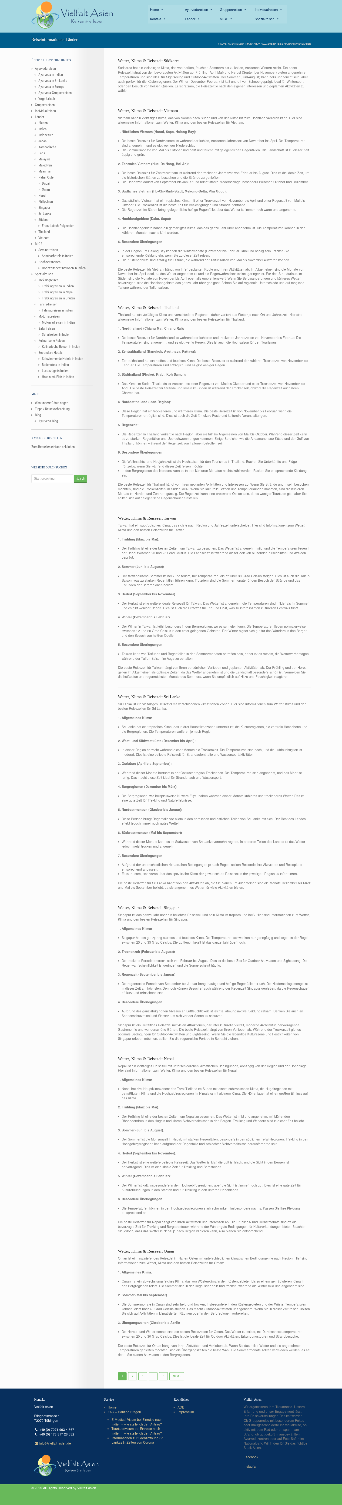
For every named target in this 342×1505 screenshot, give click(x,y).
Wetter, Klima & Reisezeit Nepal (146, 1058)
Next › (177, 1376)
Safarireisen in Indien (56, 334)
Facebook (251, 1457)
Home (154, 9)
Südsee (43, 220)
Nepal (42, 195)
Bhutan (43, 123)
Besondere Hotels (50, 353)
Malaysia (44, 159)
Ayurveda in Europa (51, 87)
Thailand (44, 232)
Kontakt (155, 19)
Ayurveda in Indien (50, 75)
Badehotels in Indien (55, 365)
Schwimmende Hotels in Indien (62, 359)
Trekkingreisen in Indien (58, 286)
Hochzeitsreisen (49, 262)
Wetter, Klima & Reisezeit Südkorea (149, 60)
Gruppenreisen (231, 9)
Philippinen (45, 201)
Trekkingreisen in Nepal (57, 292)
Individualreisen (266, 9)
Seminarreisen (48, 250)
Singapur (44, 208)
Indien (42, 129)
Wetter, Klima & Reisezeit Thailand (148, 307)
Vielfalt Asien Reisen (230, 43)
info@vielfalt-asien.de (54, 1443)
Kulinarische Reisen (51, 340)
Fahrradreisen (47, 304)
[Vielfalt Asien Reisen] (72, 15)
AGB (181, 1407)
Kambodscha (47, 147)
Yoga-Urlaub (46, 99)
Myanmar (44, 171)
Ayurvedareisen (196, 9)
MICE (224, 19)
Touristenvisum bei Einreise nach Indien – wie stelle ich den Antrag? (136, 1430)
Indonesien (45, 135)
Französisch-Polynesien (58, 226)
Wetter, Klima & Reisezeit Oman (146, 1251)
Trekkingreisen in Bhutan (58, 298)
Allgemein (268, 43)
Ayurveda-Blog (48, 421)
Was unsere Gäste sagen (51, 403)
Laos (41, 153)
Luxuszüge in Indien (55, 371)
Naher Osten (46, 177)
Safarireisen (46, 328)
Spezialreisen (265, 19)
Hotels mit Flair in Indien (58, 377)
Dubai (46, 183)
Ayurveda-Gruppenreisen (55, 93)
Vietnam (43, 238)
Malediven (45, 165)
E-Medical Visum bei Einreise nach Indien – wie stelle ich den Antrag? (136, 1421)
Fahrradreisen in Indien (57, 310)
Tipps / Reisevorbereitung (52, 409)
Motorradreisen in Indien (58, 322)
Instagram (251, 1466)
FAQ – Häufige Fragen (124, 1411)
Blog (38, 415)
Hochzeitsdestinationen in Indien (64, 268)
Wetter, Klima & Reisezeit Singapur (148, 907)
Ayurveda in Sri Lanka (52, 81)
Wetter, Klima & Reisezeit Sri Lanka (149, 696)
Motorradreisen (49, 316)
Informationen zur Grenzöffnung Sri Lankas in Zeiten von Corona (137, 1440)
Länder (190, 19)
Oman (46, 189)
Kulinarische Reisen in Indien (61, 347)
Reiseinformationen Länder (294, 43)
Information (252, 43)
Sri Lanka (44, 214)
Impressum (186, 1411)
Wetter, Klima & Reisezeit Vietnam (148, 110)
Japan (42, 141)
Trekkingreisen (48, 280)
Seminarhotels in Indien (57, 256)
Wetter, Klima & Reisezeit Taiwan (147, 518)
